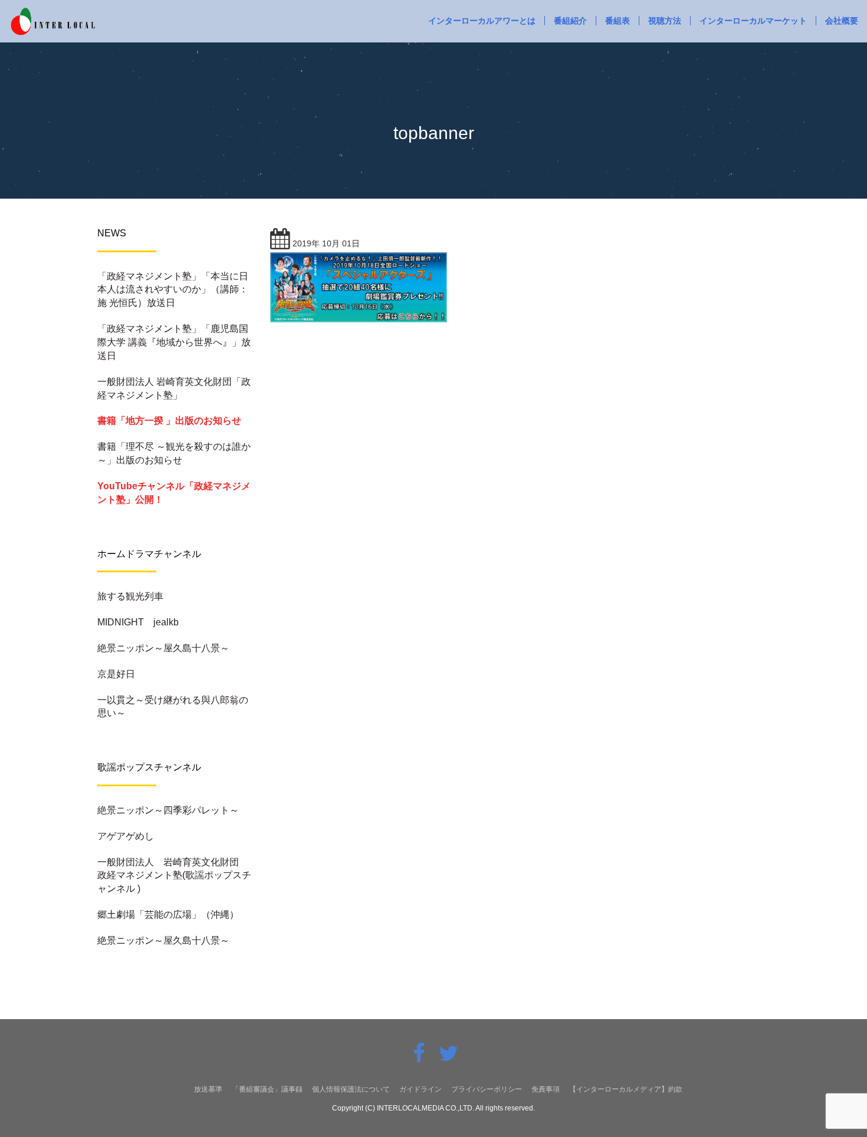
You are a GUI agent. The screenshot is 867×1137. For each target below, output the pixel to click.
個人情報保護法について (351, 1089)
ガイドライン (420, 1089)
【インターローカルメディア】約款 (625, 1089)
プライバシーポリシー (486, 1089)
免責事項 (545, 1089)
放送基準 (208, 1089)
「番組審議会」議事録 (267, 1089)
